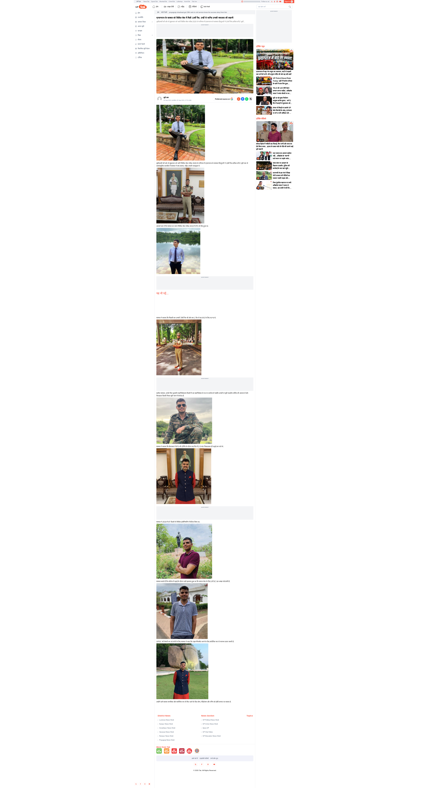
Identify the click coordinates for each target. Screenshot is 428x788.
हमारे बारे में (195, 758)
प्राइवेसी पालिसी (204, 758)
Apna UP (206, 728)
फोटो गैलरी (164, 12)
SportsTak (154, 1)
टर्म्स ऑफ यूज (214, 758)
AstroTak (187, 1)
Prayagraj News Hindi (166, 740)
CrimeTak (172, 1)
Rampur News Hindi (166, 736)
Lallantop (179, 1)
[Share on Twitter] (250, 99)
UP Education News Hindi (212, 736)
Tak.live (194, 1)
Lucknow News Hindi (166, 720)
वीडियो (194, 7)
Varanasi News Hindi (166, 732)
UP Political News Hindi (211, 720)
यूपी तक (166, 97)
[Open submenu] (152, 21)
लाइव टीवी (170, 7)
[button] (143, 13)
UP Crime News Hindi (210, 724)
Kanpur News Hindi (166, 724)
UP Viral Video (208, 732)
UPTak (138, 1)
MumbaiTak (163, 1)
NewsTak (146, 1)
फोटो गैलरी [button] (207, 7)
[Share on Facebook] (242, 99)
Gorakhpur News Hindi (167, 728)
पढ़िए (182, 7)
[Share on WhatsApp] (246, 99)
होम (157, 7)
